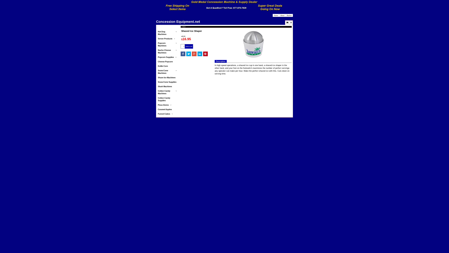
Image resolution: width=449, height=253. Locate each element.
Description (220, 61)
